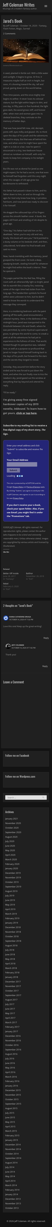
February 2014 (12, 1189)
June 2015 (10, 1117)
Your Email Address (17, 459)
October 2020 (12, 827)
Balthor (29, 573)
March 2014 (11, 1185)
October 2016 (12, 1045)
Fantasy (42, 25)
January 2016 (11, 1085)
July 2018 (9, 949)
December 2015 (13, 1090)
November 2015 (13, 1094)
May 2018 (10, 959)
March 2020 (11, 859)
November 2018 (13, 931)
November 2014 (13, 1149)
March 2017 (11, 1022)
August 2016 (11, 1054)
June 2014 (10, 1171)
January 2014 (11, 1194)
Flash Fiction (9, 28)
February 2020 (12, 864)
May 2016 (10, 1067)
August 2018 (11, 945)
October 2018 (12, 936)
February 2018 (12, 972)
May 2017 (10, 1013)
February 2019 (12, 918)
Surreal (26, 28)
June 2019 (10, 900)
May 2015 (10, 1122)
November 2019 (13, 877)
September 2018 (13, 941)
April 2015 (10, 1126)
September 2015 (13, 1103)
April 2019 (10, 909)
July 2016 (9, 1058)
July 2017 (9, 1004)
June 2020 (10, 845)
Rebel (5, 583)
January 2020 (11, 868)
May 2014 (10, 1176)
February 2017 (12, 1026)
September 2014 (13, 1158)
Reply (46, 637)
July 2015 (9, 1112)
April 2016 (10, 1072)
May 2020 (10, 850)
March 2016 (11, 1076)
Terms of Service (33, 487)
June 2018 (10, 954)
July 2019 (9, 895)
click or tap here (26, 413)
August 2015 (11, 1108)
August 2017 (11, 999)
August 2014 (11, 1162)
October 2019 (12, 882)
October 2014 (12, 1153)
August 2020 (11, 836)
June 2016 (10, 1063)
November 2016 (13, 1040)
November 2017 (13, 986)
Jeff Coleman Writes (19, 4)
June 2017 (10, 1008)
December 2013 (13, 1198)
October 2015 (12, 1099)
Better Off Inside (11, 573)
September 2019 (13, 886)
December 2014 (13, 1144)
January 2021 (11, 818)
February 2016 (12, 1081)
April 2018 (10, 963)
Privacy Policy (18, 487)
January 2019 (11, 922)
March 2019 (11, 913)
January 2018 (11, 977)
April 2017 (10, 1017)
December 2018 (13, 927)
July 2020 (9, 841)
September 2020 (13, 832)
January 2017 (11, 1031)
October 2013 (12, 1208)
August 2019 (11, 891)
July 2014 (9, 1167)
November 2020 (13, 823)
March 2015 (11, 1131)
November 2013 (13, 1203)
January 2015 (11, 1140)
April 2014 (10, 1180)
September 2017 (13, 995)
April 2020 (10, 854)
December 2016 (13, 1036)
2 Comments (9, 33)
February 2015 (12, 1135)
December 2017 (13, 981)
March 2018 (11, 968)
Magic (19, 28)
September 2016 (13, 1049)
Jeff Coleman (18, 645)
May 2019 (10, 904)
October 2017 (12, 990)
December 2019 (13, 873)
